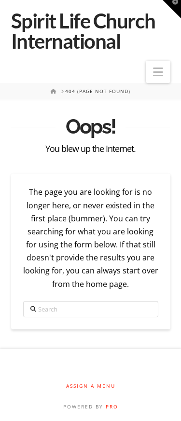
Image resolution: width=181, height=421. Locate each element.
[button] (158, 72)
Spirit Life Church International (83, 31)
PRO (112, 406)
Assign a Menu (90, 386)
